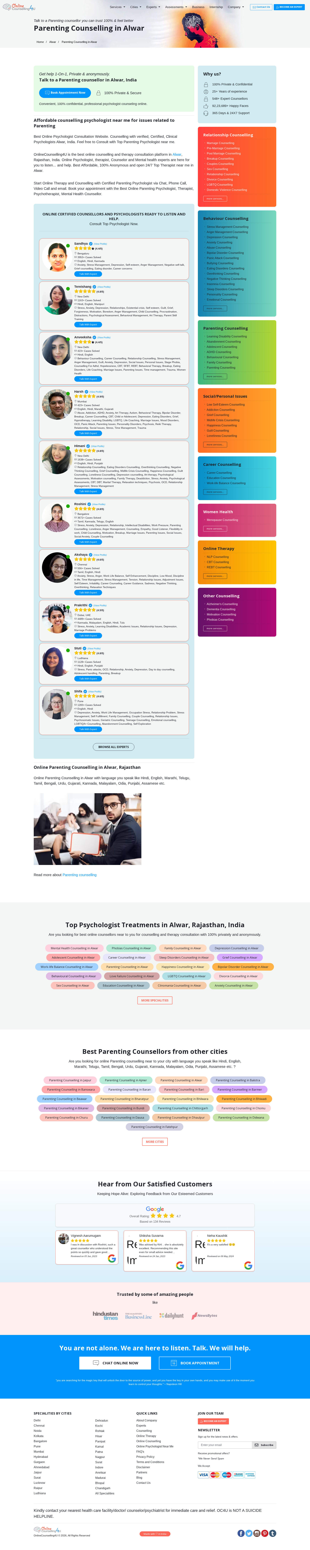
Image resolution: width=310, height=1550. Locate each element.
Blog (139, 1477)
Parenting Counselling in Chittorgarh (183, 1108)
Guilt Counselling (218, 430)
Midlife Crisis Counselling (223, 420)
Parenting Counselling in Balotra (238, 1080)
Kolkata (38, 1436)
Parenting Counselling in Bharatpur (124, 1099)
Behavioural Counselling (222, 357)
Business (198, 7)
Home (40, 41)
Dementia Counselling (221, 609)
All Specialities (104, 1493)
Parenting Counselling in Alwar (127, 967)
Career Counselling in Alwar (127, 957)
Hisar (98, 1436)
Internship (216, 7)
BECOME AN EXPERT (290, 6)
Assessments (174, 7)
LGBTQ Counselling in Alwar (187, 976)
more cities (155, 1142)
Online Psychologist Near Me (154, 1446)
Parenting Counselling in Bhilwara (185, 1099)
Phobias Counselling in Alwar (131, 948)
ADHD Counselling (219, 352)
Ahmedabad (41, 1467)
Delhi (37, 1420)
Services (116, 7)
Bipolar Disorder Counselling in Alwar (243, 967)
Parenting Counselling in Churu (66, 1117)
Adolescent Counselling (222, 346)
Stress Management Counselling (227, 226)
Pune (37, 1446)
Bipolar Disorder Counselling (225, 252)
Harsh (78, 391)
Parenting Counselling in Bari (184, 1090)
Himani (79, 446)
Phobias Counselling (220, 619)
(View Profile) (100, 244)
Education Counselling (221, 477)
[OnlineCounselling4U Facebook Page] (241, 1533)
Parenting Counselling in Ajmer (126, 1080)
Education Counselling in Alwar (123, 985)
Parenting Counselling (221, 367)
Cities (134, 7)
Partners (141, 1472)
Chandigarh (102, 1488)
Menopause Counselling (222, 519)
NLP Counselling (218, 556)
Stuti (77, 648)
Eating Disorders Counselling (225, 268)
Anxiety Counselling (219, 242)
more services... (215, 198)
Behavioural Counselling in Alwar (73, 976)
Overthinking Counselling (223, 273)
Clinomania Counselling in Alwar (179, 985)
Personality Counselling (222, 294)
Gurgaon (39, 1462)
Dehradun (101, 1420)
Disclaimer (143, 1467)
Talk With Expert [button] (88, 274)
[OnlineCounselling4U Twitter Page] (249, 1533)
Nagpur (100, 1457)
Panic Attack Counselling (223, 258)
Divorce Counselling (220, 179)
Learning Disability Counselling (227, 336)
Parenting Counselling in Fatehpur (154, 1127)
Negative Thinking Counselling (226, 278)
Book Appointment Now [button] (67, 93)
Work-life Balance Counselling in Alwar (67, 967)
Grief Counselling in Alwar (239, 957)
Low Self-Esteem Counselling (226, 404)
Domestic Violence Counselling (227, 189)
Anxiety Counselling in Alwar (234, 985)
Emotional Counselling (221, 299)
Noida (37, 1430)
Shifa (78, 691)
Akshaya (81, 554)
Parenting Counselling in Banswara (71, 1090)
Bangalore (40, 1441)
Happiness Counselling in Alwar (183, 967)
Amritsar (100, 1472)
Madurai (100, 1477)
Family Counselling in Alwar (183, 948)
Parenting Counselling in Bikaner (66, 1108)
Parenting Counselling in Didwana (241, 1117)
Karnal (99, 1446)
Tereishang (82, 286)
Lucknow (39, 1482)
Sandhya (81, 243)
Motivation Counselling (221, 614)
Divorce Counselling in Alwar (238, 976)
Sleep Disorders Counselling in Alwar (184, 957)
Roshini (80, 504)
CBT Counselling (218, 562)
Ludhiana (40, 1493)
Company (234, 7)
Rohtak (99, 1431)
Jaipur (38, 1472)
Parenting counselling (80, 875)
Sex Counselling (217, 169)
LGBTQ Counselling (220, 184)
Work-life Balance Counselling (226, 483)
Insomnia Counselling (221, 284)
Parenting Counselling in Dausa (122, 1117)
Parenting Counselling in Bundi (123, 1108)
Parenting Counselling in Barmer (240, 1090)
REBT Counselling (219, 567)
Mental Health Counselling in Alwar (74, 948)
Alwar (52, 41)
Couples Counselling (220, 163)
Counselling (144, 1430)
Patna (99, 1451)
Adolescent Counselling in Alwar (73, 957)
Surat (37, 1477)
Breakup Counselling (220, 158)
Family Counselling (219, 362)
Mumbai (39, 1451)
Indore (99, 1467)
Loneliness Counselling (222, 435)
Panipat (100, 1441)
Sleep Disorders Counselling (225, 289)
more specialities (154, 1000)
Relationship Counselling (223, 174)
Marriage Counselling (220, 143)
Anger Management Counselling (227, 232)
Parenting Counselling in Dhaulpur (181, 1117)
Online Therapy (146, 1436)
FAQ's (140, 1451)
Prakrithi (80, 605)
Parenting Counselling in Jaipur (70, 1080)
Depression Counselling (222, 237)
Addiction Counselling (221, 409)
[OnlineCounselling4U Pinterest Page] (264, 1533)
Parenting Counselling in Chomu (243, 1108)
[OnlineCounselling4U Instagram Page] (256, 1533)
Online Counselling (148, 1441)
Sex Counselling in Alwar (72, 985)
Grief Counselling (218, 415)
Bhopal (99, 1483)
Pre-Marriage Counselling (223, 148)
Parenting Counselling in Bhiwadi (244, 1099)
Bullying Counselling (220, 263)
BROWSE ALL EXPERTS (113, 747)
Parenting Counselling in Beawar (65, 1099)
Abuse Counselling (219, 247)
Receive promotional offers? (214, 1453)
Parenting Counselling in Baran (129, 1090)
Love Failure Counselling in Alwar (132, 976)
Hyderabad (41, 1456)
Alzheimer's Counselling (222, 604)
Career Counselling (219, 472)
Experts (152, 7)
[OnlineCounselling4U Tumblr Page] (272, 1533)
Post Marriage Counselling (224, 153)
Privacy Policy (145, 1456)
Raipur (38, 1488)
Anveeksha (82, 337)
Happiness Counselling (222, 425)
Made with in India (155, 1533)
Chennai (39, 1425)
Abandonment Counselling (224, 341)
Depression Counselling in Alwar (237, 948)
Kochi (99, 1425)
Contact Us (263, 6)
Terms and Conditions (150, 1462)
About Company (146, 1420)
